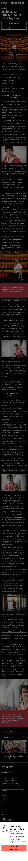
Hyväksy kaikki (14, 846)
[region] (14, 841)
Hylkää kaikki (14, 849)
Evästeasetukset (14, 853)
